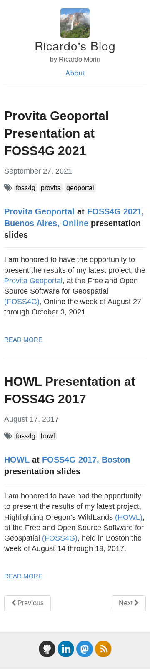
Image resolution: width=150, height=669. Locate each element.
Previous (30, 602)
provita (51, 187)
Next (126, 602)
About (75, 73)
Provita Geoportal (39, 211)
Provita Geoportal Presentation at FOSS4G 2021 (56, 133)
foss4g (25, 187)
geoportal (80, 187)
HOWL (17, 459)
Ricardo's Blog (75, 45)
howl (48, 436)
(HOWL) (128, 517)
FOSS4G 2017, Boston (86, 459)
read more (23, 339)
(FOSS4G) (22, 301)
